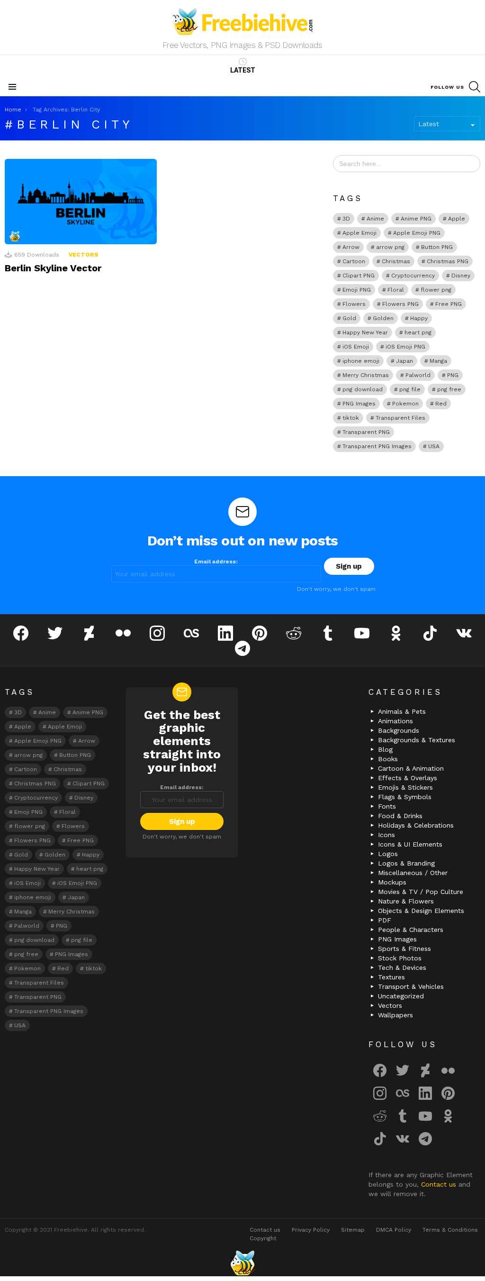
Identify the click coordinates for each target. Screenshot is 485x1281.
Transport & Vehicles (411, 986)
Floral (395, 289)
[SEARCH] (474, 86)
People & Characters (410, 929)
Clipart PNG (358, 275)
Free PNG (448, 304)
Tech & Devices (402, 967)
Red (441, 403)
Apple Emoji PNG (416, 233)
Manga (438, 361)
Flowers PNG (400, 304)
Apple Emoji (359, 233)
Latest (242, 70)
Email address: (216, 561)
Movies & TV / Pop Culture (420, 891)
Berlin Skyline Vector (53, 268)
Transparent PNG (366, 432)
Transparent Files (400, 418)
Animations (395, 721)
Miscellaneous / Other (413, 872)
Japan (404, 361)
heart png (417, 332)
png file (410, 389)
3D (346, 218)
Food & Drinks (400, 816)
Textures (391, 977)
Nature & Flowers (406, 901)
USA (434, 446)
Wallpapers (395, 1015)
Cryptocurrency (413, 275)
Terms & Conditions (450, 1229)
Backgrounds (398, 730)
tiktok (350, 418)
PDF (384, 920)
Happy (419, 318)
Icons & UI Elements (410, 844)
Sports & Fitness (404, 948)
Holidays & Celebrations (416, 825)
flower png (436, 289)
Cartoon (353, 261)
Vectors (84, 254)
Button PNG (437, 247)
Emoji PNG (356, 289)
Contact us (439, 1184)
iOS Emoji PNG (405, 346)
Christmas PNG (447, 261)
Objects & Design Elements (421, 910)
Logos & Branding (406, 863)
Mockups (392, 882)
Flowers (354, 304)
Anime (375, 218)
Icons (386, 835)
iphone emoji (360, 361)
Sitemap (353, 1229)
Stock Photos (400, 958)
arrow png (390, 247)
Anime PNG (416, 218)
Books (388, 759)
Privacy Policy (311, 1229)
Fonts (387, 806)
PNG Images (359, 403)
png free (449, 389)
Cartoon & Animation (411, 768)
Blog (385, 749)
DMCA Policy (393, 1229)
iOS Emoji (355, 346)
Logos (388, 853)
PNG (452, 375)
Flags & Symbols (404, 797)
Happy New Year (365, 332)
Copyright (263, 1238)
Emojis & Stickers (405, 787)
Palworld (418, 375)
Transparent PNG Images (377, 446)
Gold (349, 318)
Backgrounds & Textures (416, 740)
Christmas (396, 261)
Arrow (350, 247)
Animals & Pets (402, 711)
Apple (456, 218)
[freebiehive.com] (242, 1263)
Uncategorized (401, 996)
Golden (383, 318)
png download (362, 389)
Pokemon (405, 403)
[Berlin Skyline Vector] (81, 202)
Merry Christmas (365, 375)
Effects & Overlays (407, 778)
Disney (460, 275)
